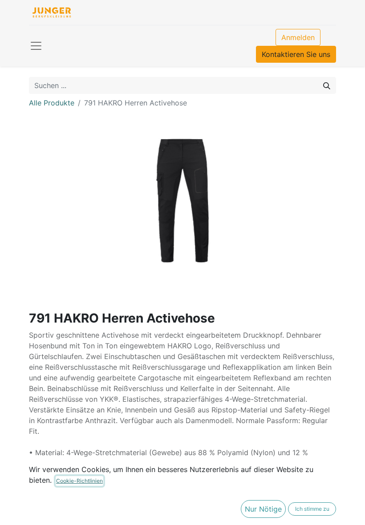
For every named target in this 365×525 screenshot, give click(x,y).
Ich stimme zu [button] (312, 508)
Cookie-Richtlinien (79, 480)
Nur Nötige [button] (263, 509)
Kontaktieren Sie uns (296, 54)
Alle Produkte (51, 102)
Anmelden (298, 37)
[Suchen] (326, 85)
